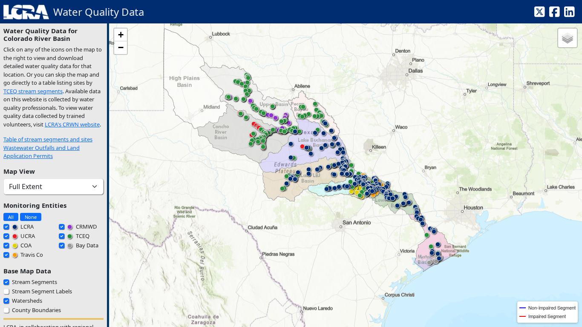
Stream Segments (34, 282)
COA (25, 245)
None (31, 217)
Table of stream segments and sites (47, 139)
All (11, 217)
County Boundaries (36, 310)
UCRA (27, 236)
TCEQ (82, 236)
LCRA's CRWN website (72, 124)
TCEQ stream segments (33, 91)
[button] (351, 193)
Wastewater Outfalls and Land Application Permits (41, 152)
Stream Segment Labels (42, 291)
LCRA (26, 226)
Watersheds (27, 300)
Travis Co (31, 254)
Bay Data (86, 245)
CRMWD (86, 226)
